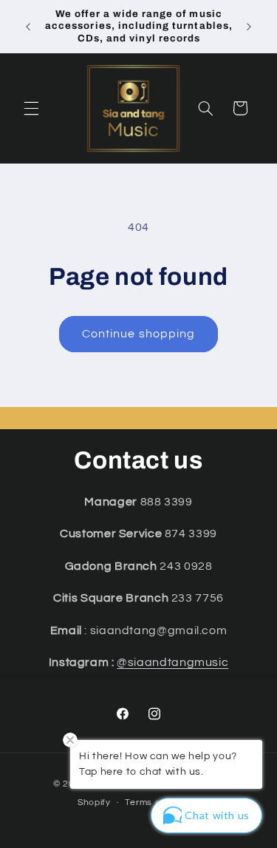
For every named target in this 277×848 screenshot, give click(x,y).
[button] (31, 108)
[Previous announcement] (28, 26)
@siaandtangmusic (172, 662)
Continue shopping (138, 334)
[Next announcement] (249, 26)
